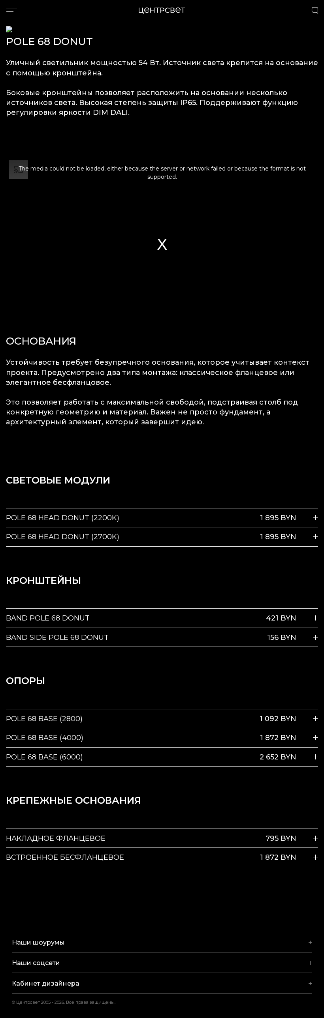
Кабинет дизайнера (45, 983)
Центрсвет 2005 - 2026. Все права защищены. (68, 1002)
